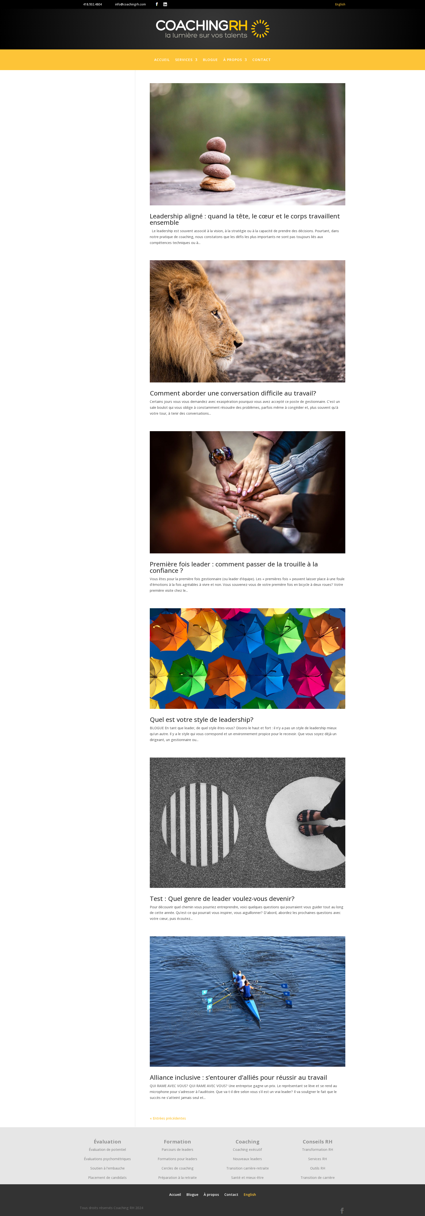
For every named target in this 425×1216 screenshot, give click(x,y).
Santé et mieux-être (247, 1177)
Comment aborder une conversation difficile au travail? (233, 393)
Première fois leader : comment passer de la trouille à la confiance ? (234, 567)
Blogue (210, 60)
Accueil (162, 60)
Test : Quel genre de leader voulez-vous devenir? (222, 898)
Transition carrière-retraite (247, 1168)
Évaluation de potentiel (107, 1149)
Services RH (317, 1158)
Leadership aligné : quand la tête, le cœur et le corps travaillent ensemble (245, 219)
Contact (261, 60)
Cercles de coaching (178, 1168)
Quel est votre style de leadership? (201, 719)
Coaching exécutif (247, 1149)
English (340, 4)
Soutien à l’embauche (107, 1168)
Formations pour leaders (177, 1158)
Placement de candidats (107, 1177)
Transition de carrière (318, 1177)
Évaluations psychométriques (107, 1158)
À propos (232, 60)
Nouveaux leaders (247, 1158)
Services (184, 60)
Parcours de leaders (177, 1149)
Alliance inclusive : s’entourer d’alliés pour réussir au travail (238, 1077)
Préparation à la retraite (177, 1177)
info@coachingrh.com (130, 4)
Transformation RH (317, 1149)
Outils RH (317, 1168)
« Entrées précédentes (168, 1118)
